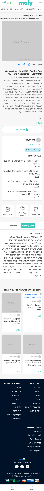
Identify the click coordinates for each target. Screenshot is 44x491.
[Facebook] (27, 466)
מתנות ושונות (16, 419)
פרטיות (26, 474)
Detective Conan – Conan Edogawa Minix (34, 307)
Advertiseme (35, 439)
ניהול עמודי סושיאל (34, 447)
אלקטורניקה (27, 16)
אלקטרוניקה (30, 9)
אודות (38, 395)
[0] (3, 3)
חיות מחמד (17, 411)
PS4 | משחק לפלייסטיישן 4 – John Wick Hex (11, 362)
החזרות (10, 474)
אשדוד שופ (37, 431)
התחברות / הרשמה (32, 407)
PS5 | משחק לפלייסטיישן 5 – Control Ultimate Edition (11, 321)
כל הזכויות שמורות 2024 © (22, 476)
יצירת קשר (36, 403)
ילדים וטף (17, 407)
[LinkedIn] (17, 466)
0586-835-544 (31, 150)
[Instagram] (22, 466)
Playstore (34, 301)
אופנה (40, 9)
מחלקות (37, 387)
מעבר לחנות (35, 144)
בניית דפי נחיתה (35, 443)
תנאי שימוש (35, 474)
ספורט (9, 9)
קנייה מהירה (20, 130)
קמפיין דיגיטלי (35, 450)
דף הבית (37, 391)
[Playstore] (40, 301)
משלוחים (13, 226)
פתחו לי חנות (35, 411)
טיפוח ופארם (16, 403)
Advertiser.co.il (34, 435)
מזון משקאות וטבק (14, 415)
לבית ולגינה (19, 9)
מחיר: (39, 118)
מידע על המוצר (28, 226)
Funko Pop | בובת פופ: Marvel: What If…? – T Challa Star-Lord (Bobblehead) (33, 363)
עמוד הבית (38, 16)
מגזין (38, 399)
